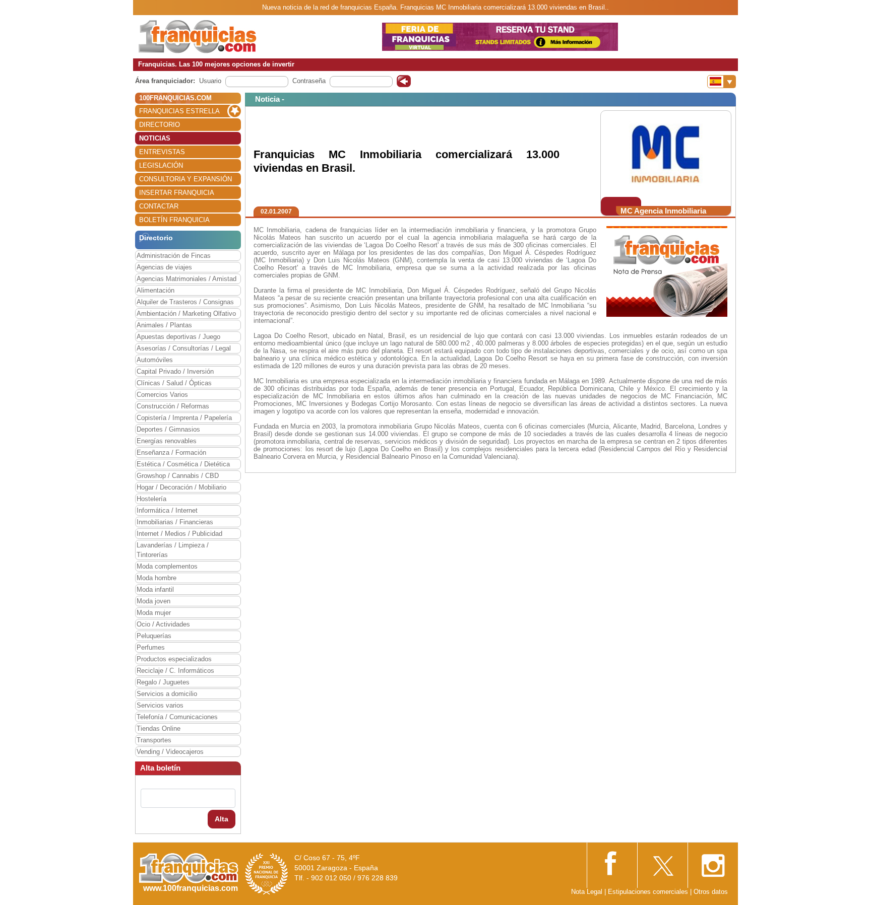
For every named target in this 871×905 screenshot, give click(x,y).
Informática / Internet (167, 510)
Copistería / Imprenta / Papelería (184, 418)
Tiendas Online (158, 728)
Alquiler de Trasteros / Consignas (185, 302)
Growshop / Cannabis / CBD (178, 475)
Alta (221, 819)
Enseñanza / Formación (171, 452)
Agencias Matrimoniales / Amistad (186, 279)
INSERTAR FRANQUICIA (176, 192)
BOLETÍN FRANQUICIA (174, 220)
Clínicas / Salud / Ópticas (174, 383)
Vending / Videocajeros (170, 751)
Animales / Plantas (164, 325)
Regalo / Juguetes (163, 682)
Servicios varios (160, 705)
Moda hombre (156, 578)
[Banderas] (721, 81)
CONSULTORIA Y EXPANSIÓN (185, 179)
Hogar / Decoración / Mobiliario (181, 487)
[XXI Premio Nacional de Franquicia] (266, 873)
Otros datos (711, 891)
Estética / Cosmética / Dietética (183, 464)
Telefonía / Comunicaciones (177, 717)
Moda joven (153, 601)
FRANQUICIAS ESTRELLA (179, 111)
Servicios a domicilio (167, 694)
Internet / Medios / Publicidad (179, 533)
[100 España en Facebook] (612, 862)
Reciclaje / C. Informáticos (175, 670)
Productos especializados (174, 659)
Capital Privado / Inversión (175, 371)
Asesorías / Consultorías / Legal (184, 348)
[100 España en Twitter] (662, 862)
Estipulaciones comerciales (649, 891)
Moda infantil (155, 589)
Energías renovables (167, 441)
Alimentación (155, 290)
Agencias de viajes (164, 267)
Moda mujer (154, 612)
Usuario (210, 81)
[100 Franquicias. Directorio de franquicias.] (197, 36)
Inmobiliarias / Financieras (175, 522)
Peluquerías (154, 636)
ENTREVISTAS (162, 152)
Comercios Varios (162, 394)
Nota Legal (586, 891)
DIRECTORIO (159, 124)
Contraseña (309, 81)
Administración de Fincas (174, 255)
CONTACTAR (158, 206)
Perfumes (151, 647)
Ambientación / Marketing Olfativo (186, 313)
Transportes (154, 740)
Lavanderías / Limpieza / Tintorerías (173, 550)
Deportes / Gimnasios (168, 429)
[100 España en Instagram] (712, 862)
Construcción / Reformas (173, 406)
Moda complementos (167, 566)
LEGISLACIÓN (161, 165)
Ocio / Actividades (163, 624)
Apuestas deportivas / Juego (178, 336)
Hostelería (151, 499)
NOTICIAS (154, 138)
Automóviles (155, 360)
